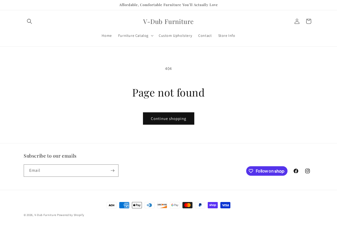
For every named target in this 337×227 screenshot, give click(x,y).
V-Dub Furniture (45, 215)
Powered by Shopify (70, 215)
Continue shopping (168, 118)
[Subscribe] (112, 170)
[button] (29, 21)
